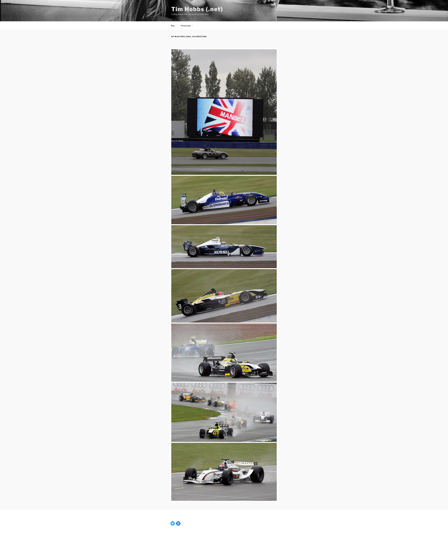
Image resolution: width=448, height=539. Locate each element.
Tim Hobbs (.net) (197, 9)
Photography (186, 26)
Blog (173, 26)
